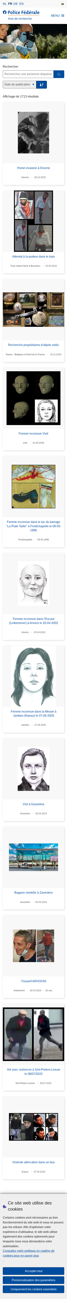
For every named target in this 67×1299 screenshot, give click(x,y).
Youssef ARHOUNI (33, 981)
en (21, 3)
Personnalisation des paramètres (33, 1280)
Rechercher (10, 66)
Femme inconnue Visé (33, 433)
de (16, 3)
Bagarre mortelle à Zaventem (33, 892)
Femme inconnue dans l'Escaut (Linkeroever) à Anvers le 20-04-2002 (33, 621)
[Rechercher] (59, 74)
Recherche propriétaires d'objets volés (33, 345)
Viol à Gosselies (33, 804)
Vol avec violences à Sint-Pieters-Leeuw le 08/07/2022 (33, 1071)
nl (5, 3)
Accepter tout (33, 1271)
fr (10, 3)
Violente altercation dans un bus (33, 1162)
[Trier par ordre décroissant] (41, 85)
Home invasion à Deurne (33, 168)
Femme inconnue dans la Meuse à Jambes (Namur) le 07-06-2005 (33, 713)
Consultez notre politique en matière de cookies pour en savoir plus (29, 1253)
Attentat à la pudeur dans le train (33, 256)
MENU (55, 15)
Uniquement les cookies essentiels (34, 1289)
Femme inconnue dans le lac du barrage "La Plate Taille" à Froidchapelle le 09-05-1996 (33, 526)
